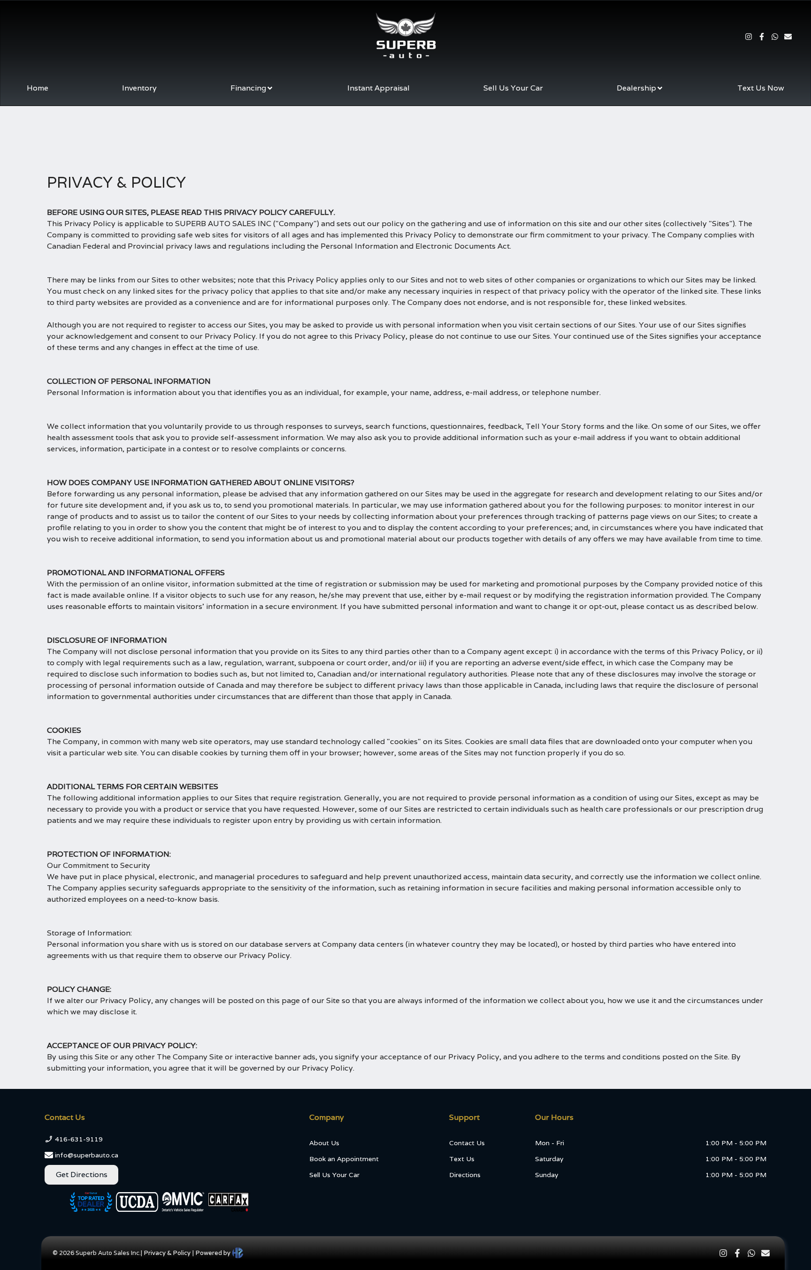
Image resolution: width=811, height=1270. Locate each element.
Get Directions (81, 1174)
